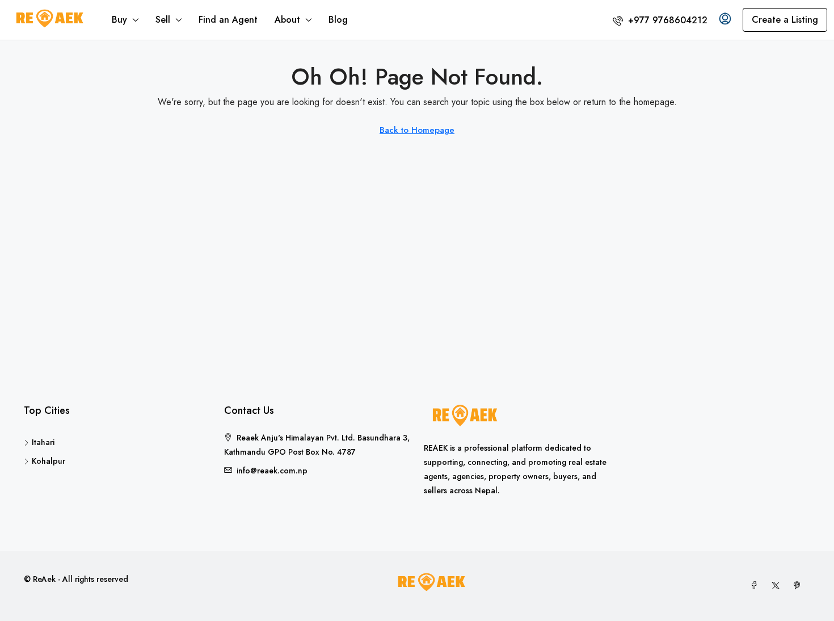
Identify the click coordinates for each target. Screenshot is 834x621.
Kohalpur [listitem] (48, 461)
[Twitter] (778, 585)
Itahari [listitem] (43, 442)
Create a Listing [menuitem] (785, 19)
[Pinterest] (799, 585)
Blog (338, 19)
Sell (162, 19)
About (287, 19)
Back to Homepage (417, 130)
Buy (119, 19)
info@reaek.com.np (272, 470)
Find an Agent (228, 19)
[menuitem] (660, 20)
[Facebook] (756, 585)
